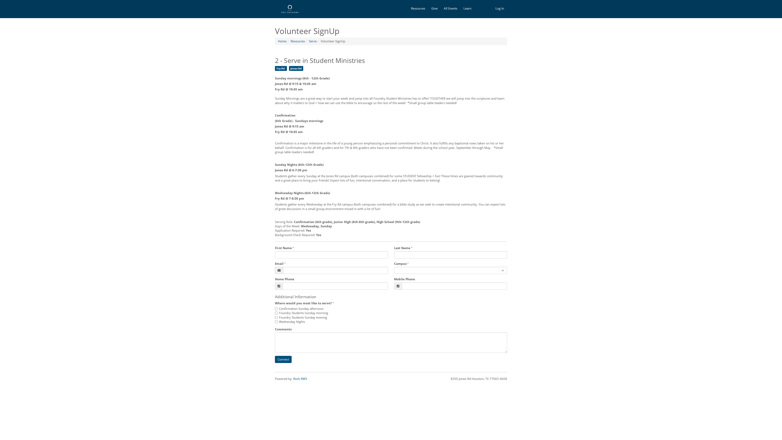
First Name (283, 248)
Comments (283, 329)
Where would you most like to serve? (303, 303)
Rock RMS (300, 379)
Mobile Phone (404, 279)
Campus (400, 264)
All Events (450, 8)
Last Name (402, 248)
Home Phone (284, 279)
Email (279, 264)
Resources (418, 8)
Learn (467, 8)
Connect (283, 359)
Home (282, 41)
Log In (499, 8)
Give (434, 8)
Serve (313, 41)
